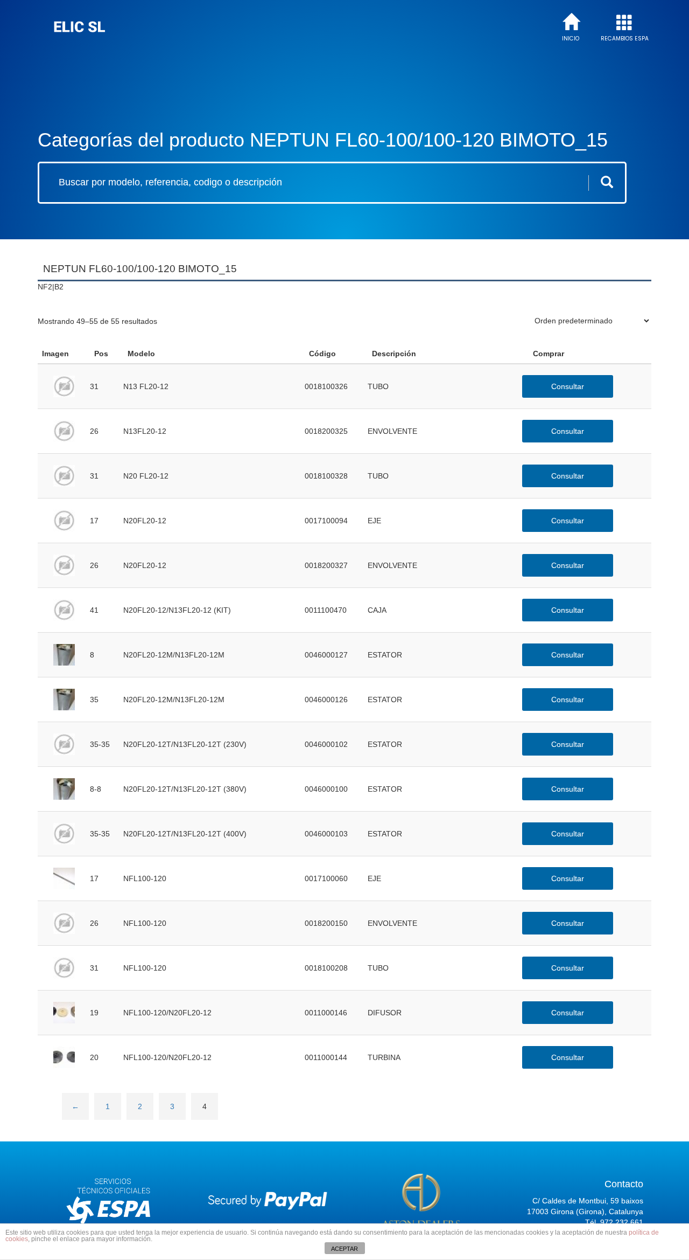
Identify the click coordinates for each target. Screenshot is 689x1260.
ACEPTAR (344, 1248)
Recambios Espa (625, 38)
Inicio (570, 38)
